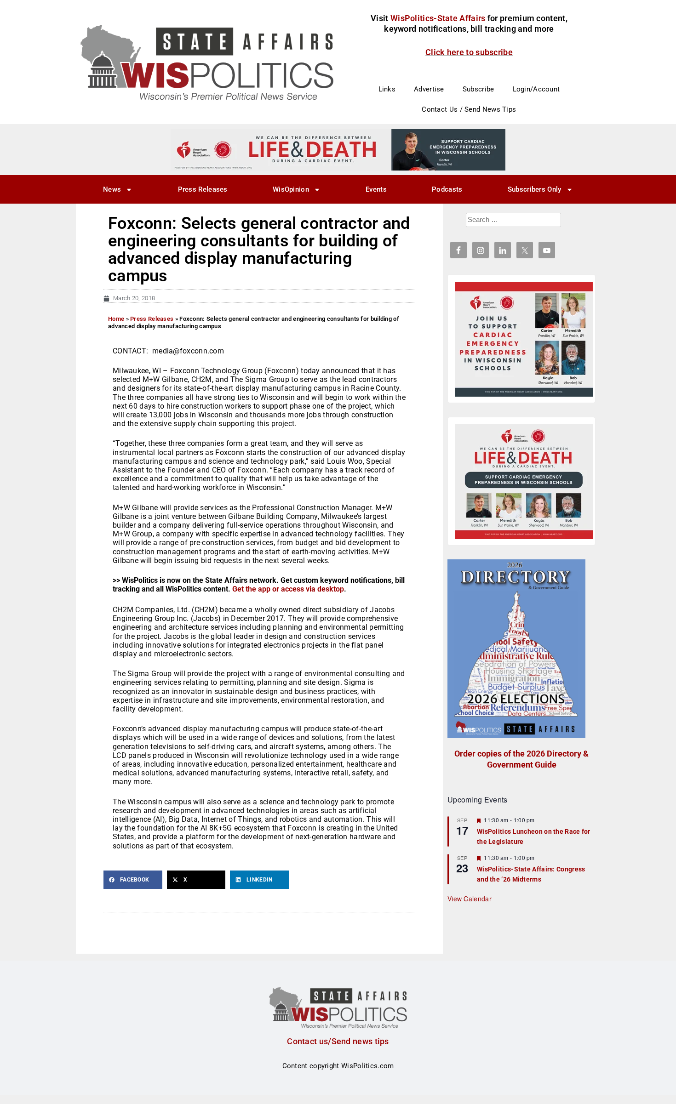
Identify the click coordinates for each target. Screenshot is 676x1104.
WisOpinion (291, 189)
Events (376, 189)
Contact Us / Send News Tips (469, 109)
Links (387, 89)
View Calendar (469, 898)
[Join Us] (524, 339)
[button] (132, 880)
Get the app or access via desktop (288, 589)
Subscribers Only (534, 189)
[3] (338, 149)
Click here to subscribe (469, 52)
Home (116, 318)
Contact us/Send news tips (338, 1041)
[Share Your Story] (524, 481)
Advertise (429, 89)
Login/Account (536, 89)
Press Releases (203, 189)
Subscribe (478, 89)
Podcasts (447, 189)
